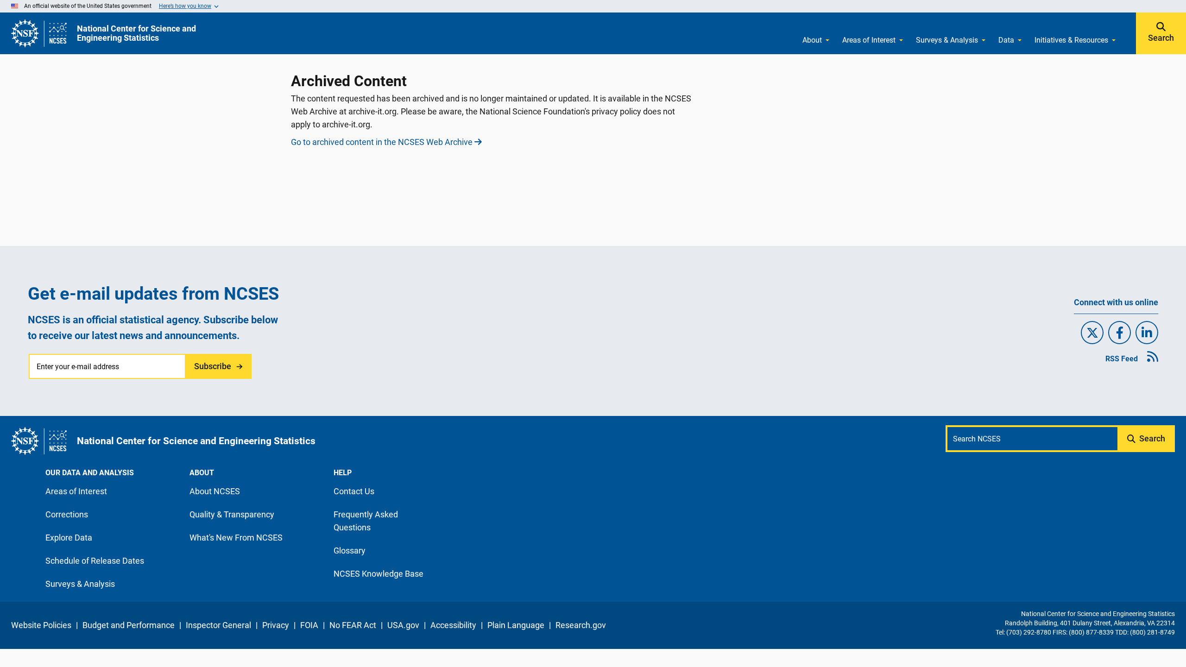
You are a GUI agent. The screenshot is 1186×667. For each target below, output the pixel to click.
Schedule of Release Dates (94, 561)
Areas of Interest (869, 40)
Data (1006, 40)
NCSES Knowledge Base (378, 574)
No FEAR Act (352, 625)
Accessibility (453, 625)
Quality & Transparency (231, 514)
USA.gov (403, 625)
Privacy (275, 625)
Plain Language (515, 625)
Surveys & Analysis (947, 40)
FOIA (309, 625)
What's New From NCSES (236, 537)
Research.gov (580, 625)
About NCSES (214, 491)
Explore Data (68, 537)
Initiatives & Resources (1071, 40)
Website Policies (41, 625)
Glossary (350, 550)
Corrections (66, 514)
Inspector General (218, 625)
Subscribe (212, 366)
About (812, 40)
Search (1161, 38)
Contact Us (354, 491)
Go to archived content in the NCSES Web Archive (382, 142)
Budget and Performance (128, 625)
